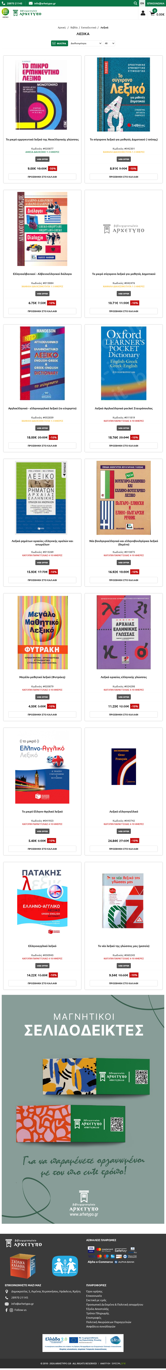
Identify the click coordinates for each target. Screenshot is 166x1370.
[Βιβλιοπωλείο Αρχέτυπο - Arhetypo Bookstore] (27, 12)
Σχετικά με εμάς (96, 1300)
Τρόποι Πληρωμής (97, 1313)
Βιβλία (74, 27)
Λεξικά (104, 27)
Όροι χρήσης (94, 1291)
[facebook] (6, 1310)
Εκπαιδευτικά (88, 27)
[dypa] (83, 1343)
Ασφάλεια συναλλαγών (100, 1326)
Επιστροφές (93, 1317)
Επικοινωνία (94, 1295)
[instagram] (11, 1310)
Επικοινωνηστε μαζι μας (23, 1285)
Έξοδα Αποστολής (97, 1308)
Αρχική (62, 27)
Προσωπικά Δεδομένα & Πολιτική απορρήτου (114, 1304)
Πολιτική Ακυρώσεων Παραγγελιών (108, 1321)
